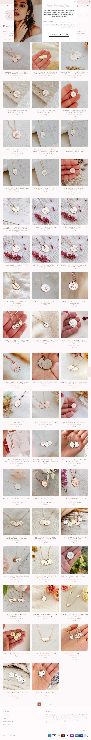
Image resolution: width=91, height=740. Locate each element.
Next (49, 704)
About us (5, 715)
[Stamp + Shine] (10, 14)
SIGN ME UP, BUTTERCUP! (59, 34)
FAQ (4, 718)
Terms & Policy (7, 725)
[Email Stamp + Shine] (7, 5)
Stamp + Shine (11, 735)
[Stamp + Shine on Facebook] (2, 5)
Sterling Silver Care (8, 721)
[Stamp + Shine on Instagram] (5, 5)
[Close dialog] (75, 1)
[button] (14, 76)
